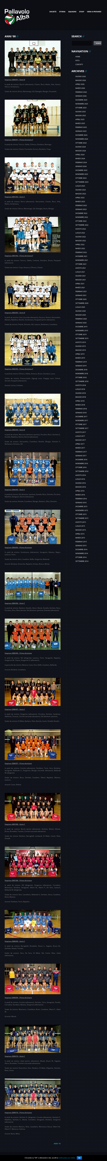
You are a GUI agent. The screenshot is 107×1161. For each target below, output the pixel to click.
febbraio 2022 (81, 252)
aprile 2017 (79, 444)
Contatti (79, 64)
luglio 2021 (80, 272)
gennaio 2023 (81, 209)
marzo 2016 (80, 495)
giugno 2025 (80, 112)
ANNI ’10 (57, 1143)
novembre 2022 (81, 217)
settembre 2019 (81, 338)
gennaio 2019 (81, 366)
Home (77, 57)
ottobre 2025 (81, 108)
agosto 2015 (80, 522)
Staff (81, 11)
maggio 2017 (80, 440)
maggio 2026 (80, 80)
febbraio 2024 (81, 162)
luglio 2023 (80, 186)
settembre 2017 (81, 428)
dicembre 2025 (81, 100)
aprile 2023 (79, 198)
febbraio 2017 (81, 452)
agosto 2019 (80, 342)
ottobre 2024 (81, 143)
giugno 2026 (80, 76)
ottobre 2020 (81, 299)
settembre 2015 (81, 518)
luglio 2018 (80, 389)
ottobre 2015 (81, 514)
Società (52, 11)
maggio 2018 (80, 397)
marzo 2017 (80, 448)
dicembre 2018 (81, 370)
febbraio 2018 (81, 409)
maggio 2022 (80, 241)
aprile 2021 (79, 284)
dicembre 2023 (81, 170)
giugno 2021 (80, 276)
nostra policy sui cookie (66, 1158)
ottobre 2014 (81, 557)
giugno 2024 (80, 147)
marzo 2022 (80, 248)
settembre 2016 (81, 471)
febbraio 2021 (81, 291)
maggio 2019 (80, 350)
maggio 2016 (80, 487)
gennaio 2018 (81, 413)
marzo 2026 (80, 88)
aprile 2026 (79, 84)
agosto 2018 (80, 385)
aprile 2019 (79, 354)
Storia (62, 11)
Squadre (72, 11)
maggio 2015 (80, 530)
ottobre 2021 (81, 264)
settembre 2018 (81, 381)
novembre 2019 (81, 330)
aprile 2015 (79, 534)
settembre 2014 (81, 561)
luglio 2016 (80, 479)
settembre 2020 (81, 303)
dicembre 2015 (81, 506)
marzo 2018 (80, 405)
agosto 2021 (80, 268)
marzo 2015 (80, 538)
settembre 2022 (81, 225)
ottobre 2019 (81, 334)
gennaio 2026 (81, 96)
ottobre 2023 (81, 178)
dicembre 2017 (81, 416)
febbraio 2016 (81, 499)
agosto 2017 (80, 432)
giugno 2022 (80, 237)
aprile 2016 (79, 491)
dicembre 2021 (81, 256)
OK (79, 1158)
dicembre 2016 (81, 459)
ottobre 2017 (81, 424)
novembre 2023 (81, 174)
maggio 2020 (80, 315)
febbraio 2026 (81, 92)
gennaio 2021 (81, 295)
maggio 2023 (80, 194)
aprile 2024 (79, 155)
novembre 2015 (81, 510)
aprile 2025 (79, 119)
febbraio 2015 (81, 542)
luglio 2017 (80, 436)
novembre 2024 (81, 139)
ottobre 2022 (81, 221)
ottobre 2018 (81, 377)
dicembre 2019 (81, 327)
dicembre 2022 (81, 213)
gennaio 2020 (81, 323)
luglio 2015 (80, 526)
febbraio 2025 (81, 127)
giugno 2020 (80, 311)
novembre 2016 (81, 463)
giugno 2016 (80, 483)
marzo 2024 (80, 158)
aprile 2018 (79, 401)
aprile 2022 (79, 244)
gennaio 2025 (81, 131)
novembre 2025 (81, 104)
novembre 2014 (81, 553)
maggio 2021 (80, 280)
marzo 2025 (80, 123)
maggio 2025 (80, 115)
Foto (77, 60)
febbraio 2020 (81, 319)
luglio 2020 (80, 307)
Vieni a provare (94, 11)
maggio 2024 (80, 151)
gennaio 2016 (81, 502)
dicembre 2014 (81, 549)
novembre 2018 (81, 373)
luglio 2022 (80, 233)
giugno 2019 (80, 346)
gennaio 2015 (81, 545)
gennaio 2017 (81, 456)
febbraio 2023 (81, 205)
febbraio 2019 (81, 362)
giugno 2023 (80, 190)
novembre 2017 (81, 420)
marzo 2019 (80, 358)
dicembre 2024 (81, 135)
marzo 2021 (80, 287)
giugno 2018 (80, 393)
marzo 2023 (80, 201)
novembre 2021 (81, 260)
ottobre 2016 (81, 467)
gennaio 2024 (81, 166)
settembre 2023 (81, 182)
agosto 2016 (80, 475)
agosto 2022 (80, 229)
